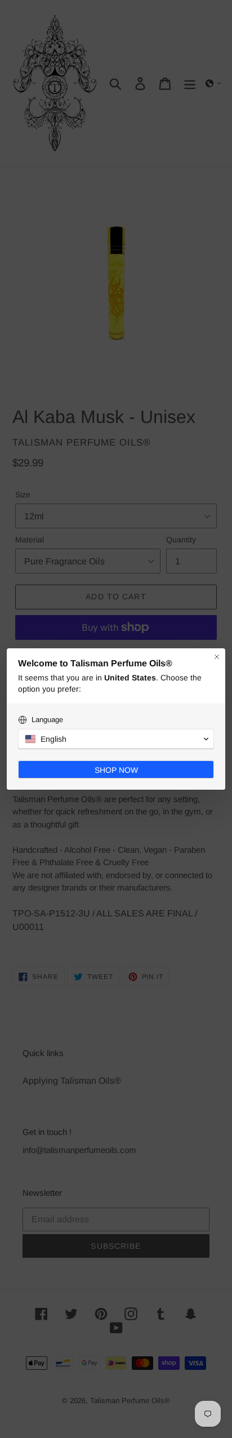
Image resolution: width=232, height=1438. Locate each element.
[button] (116, 739)
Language (47, 719)
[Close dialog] (217, 657)
